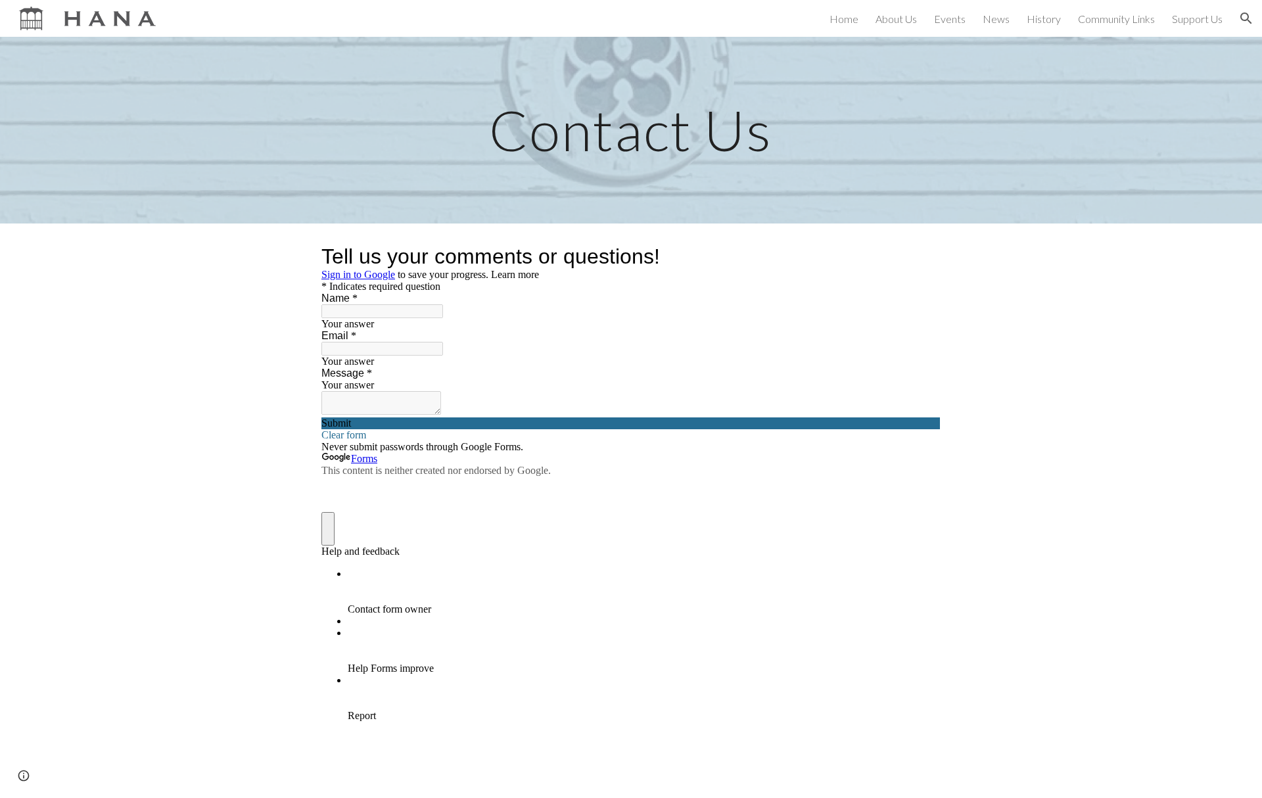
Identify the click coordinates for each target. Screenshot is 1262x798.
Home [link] (844, 18)
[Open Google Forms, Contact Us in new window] (921, 256)
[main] (631, 130)
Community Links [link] (1116, 18)
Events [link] (950, 18)
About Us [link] (896, 18)
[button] (1246, 18)
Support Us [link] (1197, 18)
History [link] (1044, 18)
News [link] (996, 18)
